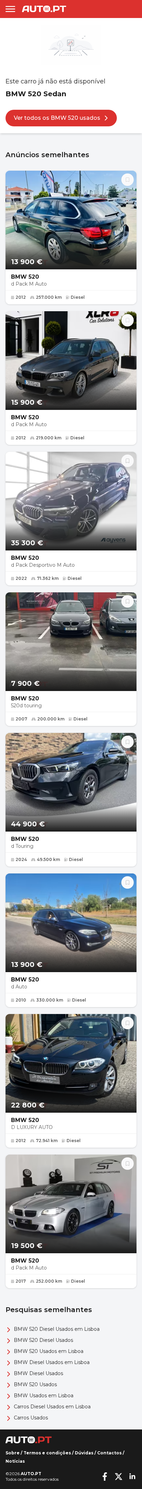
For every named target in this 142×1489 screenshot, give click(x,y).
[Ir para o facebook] (105, 1476)
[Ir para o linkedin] (132, 1476)
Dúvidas (84, 1452)
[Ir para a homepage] (44, 9)
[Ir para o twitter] (118, 1476)
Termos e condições (47, 1452)
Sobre (13, 1452)
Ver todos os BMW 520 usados (57, 118)
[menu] (10, 9)
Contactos (109, 1452)
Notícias (15, 1461)
